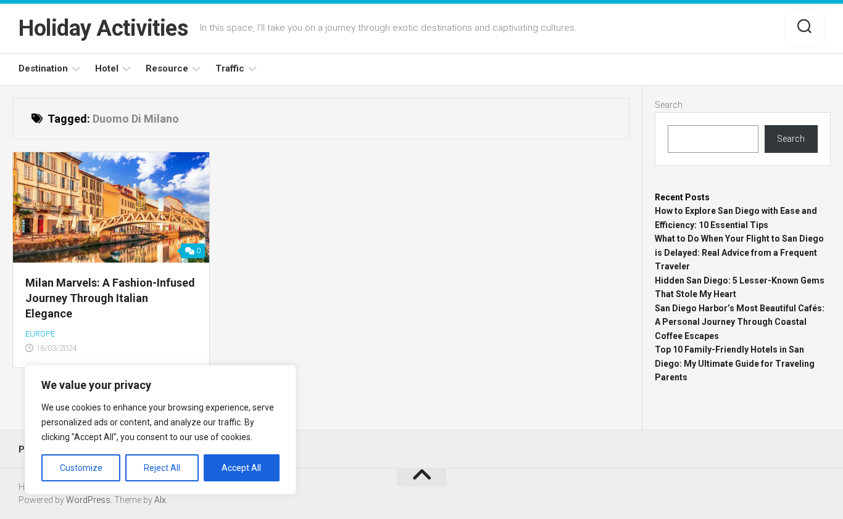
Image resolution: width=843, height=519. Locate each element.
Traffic (229, 68)
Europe (40, 333)
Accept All (241, 468)
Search (669, 105)
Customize (81, 468)
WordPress (88, 500)
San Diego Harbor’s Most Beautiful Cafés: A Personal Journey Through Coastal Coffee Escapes (739, 322)
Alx (160, 500)
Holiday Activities (103, 28)
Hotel (106, 68)
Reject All (162, 468)
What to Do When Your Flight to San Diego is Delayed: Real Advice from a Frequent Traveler (739, 252)
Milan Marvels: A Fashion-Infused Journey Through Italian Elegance (110, 298)
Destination (43, 68)
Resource (167, 68)
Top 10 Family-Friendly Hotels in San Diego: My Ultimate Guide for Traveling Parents (735, 363)
